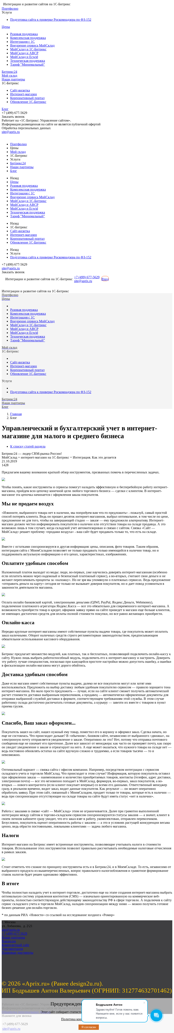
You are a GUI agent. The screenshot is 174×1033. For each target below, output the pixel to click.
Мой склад (9, 75)
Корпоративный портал (27, 98)
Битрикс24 (9, 71)
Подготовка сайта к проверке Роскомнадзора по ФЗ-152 (50, 19)
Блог (5, 109)
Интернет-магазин (23, 94)
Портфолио (10, 8)
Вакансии (9, 941)
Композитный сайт (15, 945)
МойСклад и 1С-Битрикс (28, 49)
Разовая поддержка (24, 34)
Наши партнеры (13, 79)
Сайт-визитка (20, 90)
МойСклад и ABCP (24, 53)
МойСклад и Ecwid (24, 57)
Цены (6, 27)
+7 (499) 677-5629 (87, 277)
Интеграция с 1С (22, 41)
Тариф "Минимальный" (27, 64)
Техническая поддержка (27, 60)
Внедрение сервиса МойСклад (32, 45)
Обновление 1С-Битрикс (28, 102)
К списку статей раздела (27, 446)
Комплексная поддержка (28, 38)
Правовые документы (17, 952)
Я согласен (88, 1027)
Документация (12, 949)
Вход (105, 279)
